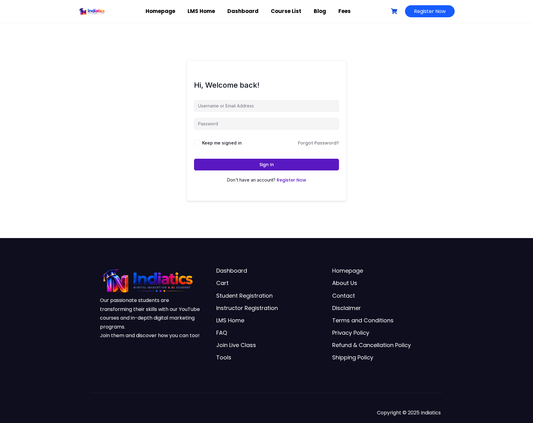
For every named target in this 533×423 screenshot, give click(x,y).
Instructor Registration (247, 308)
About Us (344, 283)
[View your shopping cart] (395, 11)
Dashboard (242, 11)
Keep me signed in (222, 142)
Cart (222, 283)
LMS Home (201, 11)
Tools (223, 357)
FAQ (221, 333)
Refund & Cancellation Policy (371, 345)
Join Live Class (236, 345)
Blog (320, 11)
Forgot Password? (318, 143)
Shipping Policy (352, 357)
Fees (344, 11)
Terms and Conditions (363, 320)
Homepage (160, 11)
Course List (286, 11)
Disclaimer (346, 308)
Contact (343, 295)
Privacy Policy (350, 333)
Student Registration (244, 295)
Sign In (266, 164)
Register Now (430, 11)
